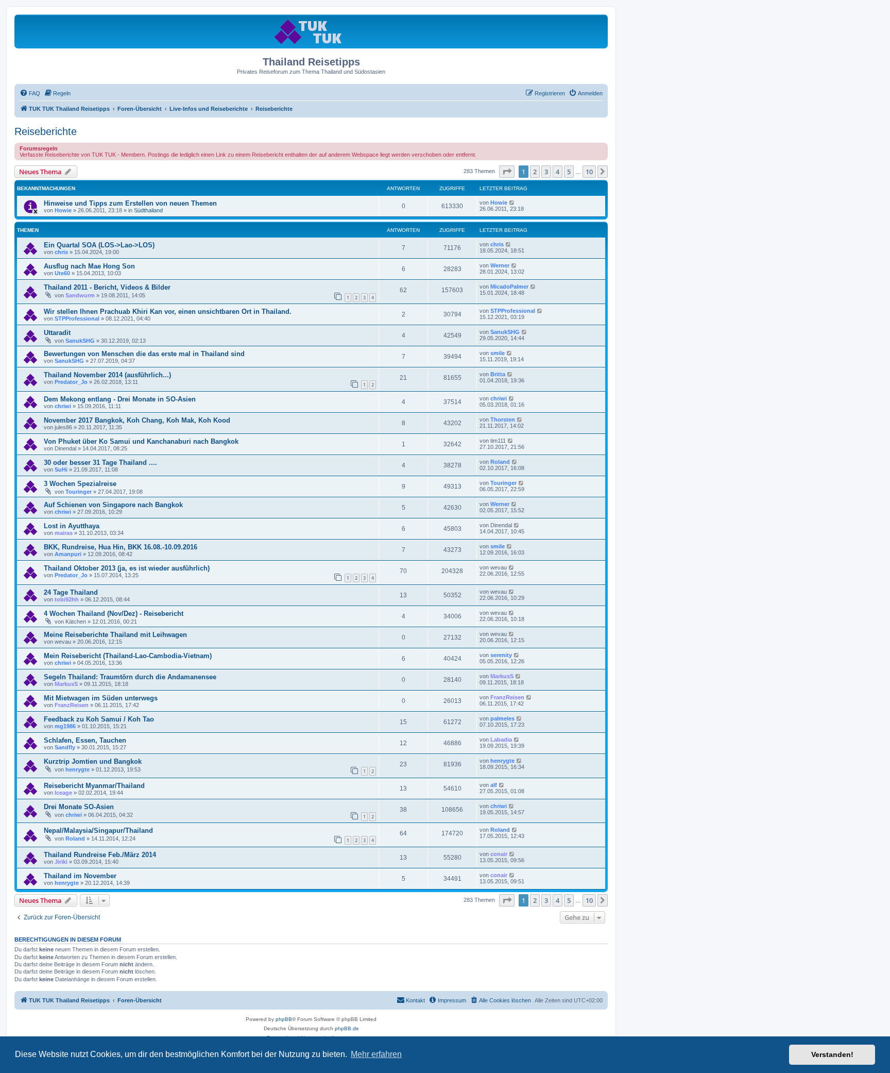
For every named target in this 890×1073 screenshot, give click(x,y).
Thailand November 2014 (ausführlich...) (107, 375)
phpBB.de (347, 1028)
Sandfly (65, 747)
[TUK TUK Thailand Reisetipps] (311, 31)
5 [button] (569, 171)
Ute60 (62, 273)
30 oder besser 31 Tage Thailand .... (100, 462)
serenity (501, 655)
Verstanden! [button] (832, 1054)
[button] (507, 171)
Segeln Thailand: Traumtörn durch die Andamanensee (130, 677)
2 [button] (535, 171)
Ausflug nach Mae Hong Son (89, 266)
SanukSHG (80, 341)
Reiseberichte (45, 131)
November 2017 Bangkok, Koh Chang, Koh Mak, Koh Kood (137, 420)
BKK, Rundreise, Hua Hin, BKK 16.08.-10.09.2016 (120, 547)
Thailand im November (80, 876)
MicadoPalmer (509, 286)
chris (61, 252)
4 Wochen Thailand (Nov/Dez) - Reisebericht (113, 613)
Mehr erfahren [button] (376, 1054)
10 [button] (589, 171)
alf (493, 785)
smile (497, 353)
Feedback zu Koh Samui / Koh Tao (99, 719)
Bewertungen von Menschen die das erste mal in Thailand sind (144, 354)
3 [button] (546, 171)
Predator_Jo (71, 382)
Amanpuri (68, 554)
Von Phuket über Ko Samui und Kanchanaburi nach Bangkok (141, 441)
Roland (500, 462)
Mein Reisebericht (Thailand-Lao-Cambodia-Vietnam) (128, 656)
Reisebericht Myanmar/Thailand (94, 786)
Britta (497, 374)
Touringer (78, 492)
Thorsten (502, 419)
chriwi (63, 406)
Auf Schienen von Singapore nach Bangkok (113, 505)
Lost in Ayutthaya (71, 526)
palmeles (502, 718)
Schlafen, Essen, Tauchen (85, 740)
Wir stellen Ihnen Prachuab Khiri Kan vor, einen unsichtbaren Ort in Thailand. (168, 311)
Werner (499, 265)
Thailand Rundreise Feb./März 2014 (100, 855)
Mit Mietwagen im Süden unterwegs (101, 698)
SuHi (61, 469)
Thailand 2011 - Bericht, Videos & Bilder (107, 287)
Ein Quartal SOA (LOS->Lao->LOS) (99, 245)
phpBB (284, 1019)
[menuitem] (30, 93)
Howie (63, 210)
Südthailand (148, 210)
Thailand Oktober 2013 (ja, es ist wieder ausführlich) (127, 568)
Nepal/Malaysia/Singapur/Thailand (98, 830)
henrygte (77, 769)
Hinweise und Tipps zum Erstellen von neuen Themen (130, 203)
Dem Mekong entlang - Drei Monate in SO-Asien (120, 399)
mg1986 (65, 726)
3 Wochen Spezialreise (80, 484)
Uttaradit (57, 333)
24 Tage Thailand (71, 592)
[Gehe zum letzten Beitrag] (512, 202)
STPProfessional (77, 318)
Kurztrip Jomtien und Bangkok (93, 761)
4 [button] (557, 171)
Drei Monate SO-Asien (79, 807)
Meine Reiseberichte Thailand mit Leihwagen (115, 635)
